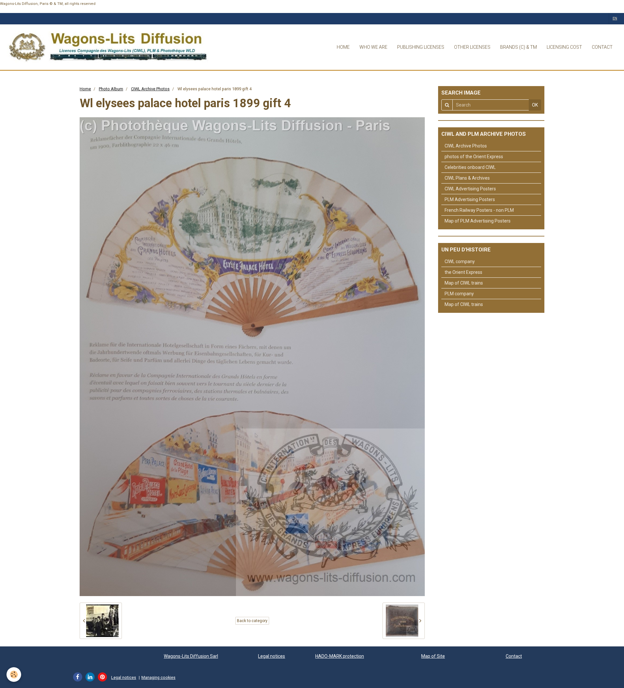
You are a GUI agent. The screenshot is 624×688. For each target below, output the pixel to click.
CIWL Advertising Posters (470, 188)
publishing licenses (420, 47)
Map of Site (433, 656)
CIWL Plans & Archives (467, 178)
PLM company (459, 293)
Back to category (252, 620)
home (343, 47)
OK (535, 105)
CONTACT (602, 47)
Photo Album (111, 88)
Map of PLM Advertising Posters (478, 220)
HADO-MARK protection (339, 656)
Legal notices (271, 656)
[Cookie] (13, 674)
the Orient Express (463, 272)
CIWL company (460, 261)
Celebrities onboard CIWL (470, 167)
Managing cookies (158, 677)
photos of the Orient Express (474, 156)
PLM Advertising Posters (470, 199)
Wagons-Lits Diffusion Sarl (191, 656)
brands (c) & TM (518, 47)
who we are (373, 47)
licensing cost (564, 47)
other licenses (472, 47)
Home (85, 88)
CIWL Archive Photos (150, 88)
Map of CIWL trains (464, 283)
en (615, 18)
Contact (514, 656)
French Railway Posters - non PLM (479, 210)
